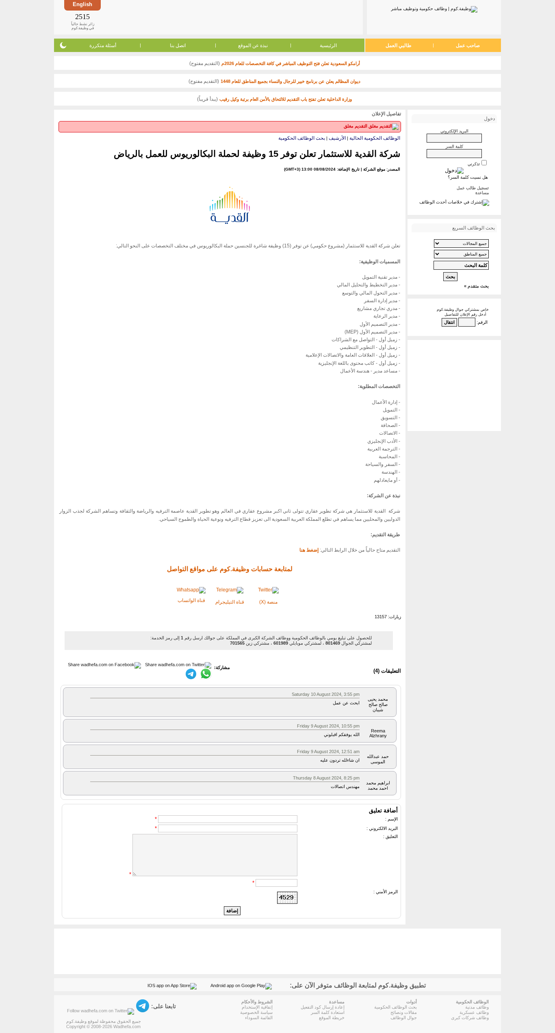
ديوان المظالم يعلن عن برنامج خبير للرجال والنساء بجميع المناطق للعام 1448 (290, 81)
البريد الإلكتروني (454, 131)
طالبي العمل (399, 45)
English (82, 4)
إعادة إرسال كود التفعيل (323, 1007)
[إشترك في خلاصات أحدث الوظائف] (454, 201)
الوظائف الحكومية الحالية (374, 138)
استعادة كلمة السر (328, 1012)
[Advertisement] (231, 17)
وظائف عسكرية (474, 1012)
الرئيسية (328, 45)
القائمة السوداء (259, 1017)
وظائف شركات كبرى (470, 1017)
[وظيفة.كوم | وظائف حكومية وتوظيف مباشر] (434, 7)
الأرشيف (337, 138)
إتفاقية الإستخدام (257, 1007)
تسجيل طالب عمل (473, 188)
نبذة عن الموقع (253, 45)
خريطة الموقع (332, 1017)
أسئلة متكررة (102, 45)
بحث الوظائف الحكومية (301, 138)
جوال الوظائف (403, 1017)
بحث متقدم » (476, 286)
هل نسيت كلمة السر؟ (468, 177)
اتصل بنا (178, 45)
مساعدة (482, 193)
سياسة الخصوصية (256, 1012)
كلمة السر (454, 146)
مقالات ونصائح (403, 1012)
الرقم (483, 322)
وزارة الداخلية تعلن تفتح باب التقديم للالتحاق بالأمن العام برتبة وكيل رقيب (285, 99)
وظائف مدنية (477, 1007)
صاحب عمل (468, 45)
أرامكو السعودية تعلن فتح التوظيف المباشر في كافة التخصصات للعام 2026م (290, 63)
